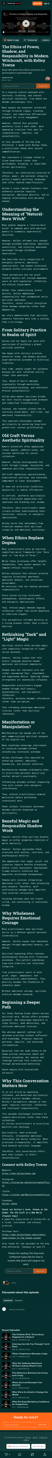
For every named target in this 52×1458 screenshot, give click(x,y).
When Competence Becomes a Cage (29, 1353)
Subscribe (37, 3)
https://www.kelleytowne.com (18, 1173)
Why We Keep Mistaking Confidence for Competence (30, 1402)
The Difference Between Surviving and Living (30, 1374)
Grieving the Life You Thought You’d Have (30, 1345)
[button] (7, 23)
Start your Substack (19, 1446)
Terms (35, 1437)
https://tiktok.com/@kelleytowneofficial (26, 1194)
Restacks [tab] (18, 1300)
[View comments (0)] (20, 1454)
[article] (26, 1337)
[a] (6, 1337)
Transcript (32, 40)
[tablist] (13, 1300)
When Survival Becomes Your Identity (27, 1383)
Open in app (13, 40)
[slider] (23, 32)
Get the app (38, 1446)
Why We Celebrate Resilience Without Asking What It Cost (27, 1364)
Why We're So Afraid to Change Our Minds (30, 1393)
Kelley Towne (9, 1203)
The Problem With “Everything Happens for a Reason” (28, 1335)
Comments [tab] (8, 1300)
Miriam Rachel (8, 78)
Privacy (28, 1437)
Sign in (46, 3)
